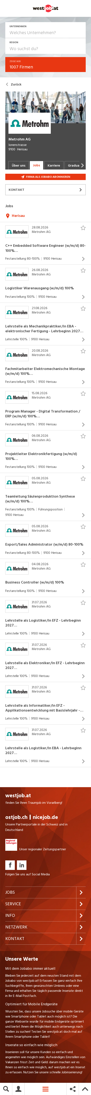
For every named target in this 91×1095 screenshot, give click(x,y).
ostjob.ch (16, 817)
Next (82, 165)
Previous (4, 165)
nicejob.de (45, 817)
